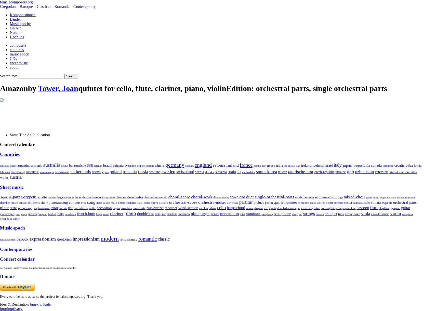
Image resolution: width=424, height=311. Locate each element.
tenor (54, 208)
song (91, 202)
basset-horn (126, 208)
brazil (107, 165)
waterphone (407, 214)
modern (110, 238)
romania (130, 171)
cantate (22, 202)
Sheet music (12, 187)
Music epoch (12, 227)
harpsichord (236, 208)
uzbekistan (364, 171)
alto (44, 197)
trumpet (331, 214)
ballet (71, 197)
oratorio (163, 202)
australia (51, 165)
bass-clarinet (155, 208)
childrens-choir (37, 202)
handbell (52, 214)
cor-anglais (328, 208)
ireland (306, 165)
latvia (418, 165)
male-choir (118, 202)
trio (70, 208)
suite (13, 208)
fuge (340, 197)
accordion (104, 208)
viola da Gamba (380, 214)
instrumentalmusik (406, 197)
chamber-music (9, 202)
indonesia (289, 165)
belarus (64, 165)
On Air (15, 28)
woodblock (70, 214)
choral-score (179, 197)
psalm (269, 202)
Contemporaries (16, 249)
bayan (116, 208)
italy (338, 165)
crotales (249, 208)
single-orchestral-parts (274, 196)
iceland (318, 165)
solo (367, 202)
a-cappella (29, 197)
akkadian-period (7, 239)
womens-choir (326, 197)
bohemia (150, 165)
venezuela (381, 172)
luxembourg (18, 172)
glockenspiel (7, 214)
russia (143, 171)
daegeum (258, 208)
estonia (219, 165)
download (237, 197)
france (246, 165)
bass (78, 197)
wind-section (188, 207)
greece (270, 165)
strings (309, 213)
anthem (52, 197)
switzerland (185, 172)
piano (130, 213)
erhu (339, 208)
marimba (184, 214)
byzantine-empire (135, 165)
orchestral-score (183, 202)
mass (99, 202)
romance (303, 202)
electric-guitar (310, 208)
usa (350, 171)
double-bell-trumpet (288, 208)
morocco (32, 172)
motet (106, 202)
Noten (14, 32)
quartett (279, 202)
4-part (14, 197)
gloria (369, 197)
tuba (341, 214)
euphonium (349, 208)
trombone (253, 214)
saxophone (282, 214)
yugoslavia (361, 165)
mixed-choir (354, 197)
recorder (171, 208)
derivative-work (93, 197)
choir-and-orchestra (129, 197)
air (39, 197)
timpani (215, 214)
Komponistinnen (23, 15)
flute (374, 207)
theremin (320, 214)
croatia (399, 165)
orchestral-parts (405, 202)
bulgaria (118, 165)
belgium (98, 165)
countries (17, 50)
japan (347, 165)
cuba (409, 165)
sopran (387, 202)
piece (4, 207)
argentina (23, 165)
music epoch (19, 54)
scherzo (321, 202)
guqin (24, 214)
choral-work (201, 197)
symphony (25, 208)
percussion (229, 213)
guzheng (33, 214)
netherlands (80, 171)
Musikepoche (20, 24)
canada (376, 165)
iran (298, 165)
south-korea (266, 171)
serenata (338, 202)
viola (365, 213)
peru (107, 172)
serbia (199, 172)
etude (299, 197)
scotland (154, 172)
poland (116, 171)
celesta (212, 208)
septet (329, 202)
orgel (205, 213)
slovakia (209, 172)
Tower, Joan (58, 88)
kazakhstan (388, 165)
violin (395, 213)
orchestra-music (212, 202)
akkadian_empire (8, 165)
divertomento (221, 197)
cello (221, 207)
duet (250, 197)
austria (16, 177)
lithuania (5, 172)
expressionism (42, 239)
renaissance (128, 239)
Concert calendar (17, 259)
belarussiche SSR (81, 165)
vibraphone (352, 214)
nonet (140, 202)
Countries (10, 154)
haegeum (43, 214)
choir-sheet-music (155, 197)
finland (232, 165)
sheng (295, 214)
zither (16, 218)
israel (329, 165)
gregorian (64, 239)
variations (81, 208)
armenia (36, 165)
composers (18, 45)
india (279, 165)
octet (147, 202)
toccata (63, 208)
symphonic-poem (41, 208)
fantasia (309, 197)
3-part (4, 197)
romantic (147, 239)
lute (163, 214)
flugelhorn (384, 208)
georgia (257, 165)
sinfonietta (358, 203)
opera (154, 202)
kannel (106, 214)
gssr (263, 165)
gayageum (395, 208)
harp (60, 214)
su (239, 171)
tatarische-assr (300, 171)
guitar (405, 207)
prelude (259, 202)
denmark (189, 165)
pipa (242, 214)
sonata (376, 202)
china (159, 165)
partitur (246, 202)
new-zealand (62, 172)
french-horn (86, 214)
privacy (17, 309)
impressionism (86, 239)
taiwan (282, 172)
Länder (15, 19)
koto (157, 214)
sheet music (19, 63)
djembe (272, 208)
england (203, 165)
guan (17, 214)
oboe (195, 213)
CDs (13, 58)
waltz (92, 208)
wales (4, 177)
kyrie (83, 203)
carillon (203, 208)
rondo (313, 203)
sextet (348, 202)
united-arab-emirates (403, 172)
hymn (376, 197)
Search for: (8, 76)
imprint (5, 309)
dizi (266, 208)
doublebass (145, 214)
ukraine (340, 172)
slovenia (221, 172)
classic (164, 239)
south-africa (248, 172)
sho (300, 214)
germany (174, 165)
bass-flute (139, 208)
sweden (168, 171)
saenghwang (267, 214)
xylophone (6, 218)
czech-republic (324, 172)
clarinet (116, 213)
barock (22, 239)
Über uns (17, 37)
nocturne (131, 202)
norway (98, 172)
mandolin (172, 214)
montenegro (47, 172)
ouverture (232, 202)
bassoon (363, 208)
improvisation (388, 197)
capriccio (110, 197)
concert (74, 202)
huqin (99, 214)
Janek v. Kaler (41, 304)
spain (232, 172)
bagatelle (62, 197)
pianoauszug (58, 202)
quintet (291, 202)
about (14, 67)
